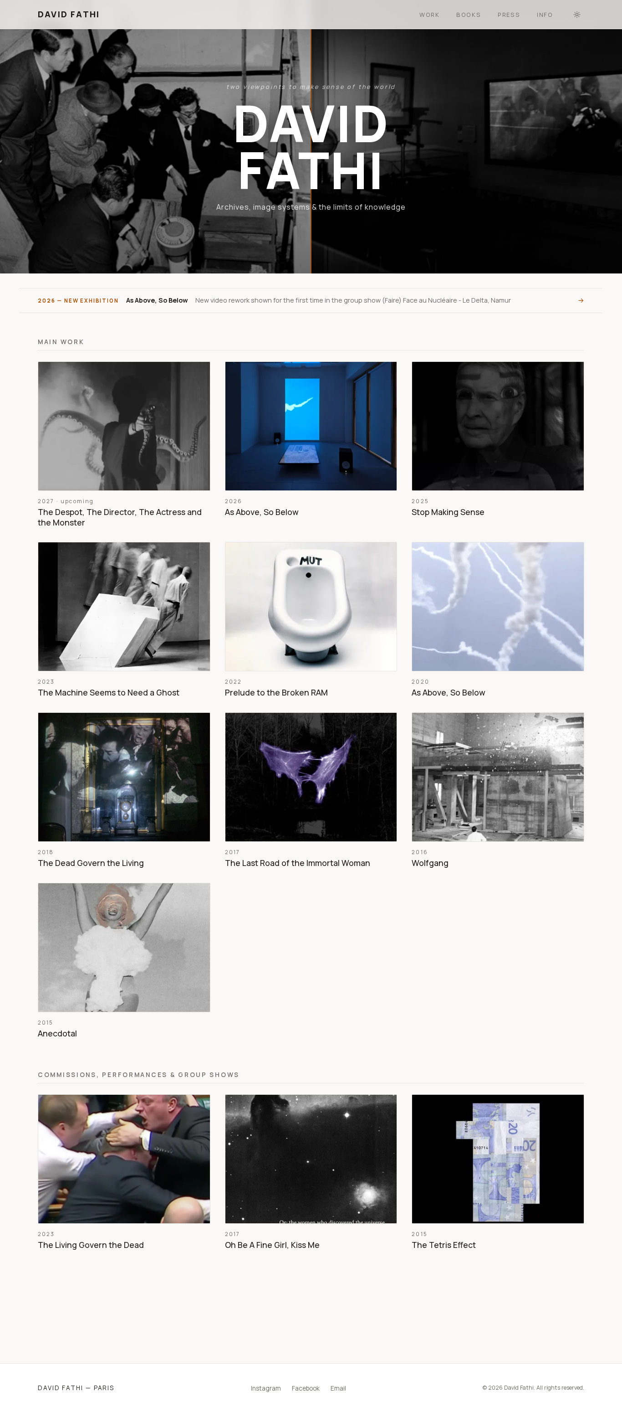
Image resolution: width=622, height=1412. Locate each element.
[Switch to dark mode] (577, 14)
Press (509, 14)
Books (468, 14)
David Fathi (69, 14)
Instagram (266, 1388)
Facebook (306, 1388)
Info (545, 14)
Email (338, 1388)
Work (429, 14)
